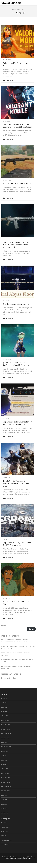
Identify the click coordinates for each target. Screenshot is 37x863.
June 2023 (4, 799)
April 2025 (4, 769)
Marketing (4, 831)
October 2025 (5, 742)
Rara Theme (12, 858)
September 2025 (6, 747)
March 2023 (5, 813)
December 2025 (6, 733)
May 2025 (4, 764)
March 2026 (5, 720)
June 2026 (4, 707)
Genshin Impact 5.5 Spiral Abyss (16, 304)
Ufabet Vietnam (11, 2)
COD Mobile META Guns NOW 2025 (17, 183)
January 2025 (5, 782)
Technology (5, 844)
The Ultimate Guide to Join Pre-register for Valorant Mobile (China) (17, 125)
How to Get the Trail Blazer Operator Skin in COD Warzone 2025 (16, 483)
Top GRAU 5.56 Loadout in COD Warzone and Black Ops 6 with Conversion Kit (16, 244)
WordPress (27, 858)
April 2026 (4, 716)
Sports (3, 836)
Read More (9, 80)
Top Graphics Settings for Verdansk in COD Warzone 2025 (17, 543)
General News (5, 827)
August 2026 (5, 698)
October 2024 (5, 795)
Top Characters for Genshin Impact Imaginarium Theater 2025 (17, 423)
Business (4, 822)
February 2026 (6, 724)
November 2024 (6, 791)
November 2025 (6, 738)
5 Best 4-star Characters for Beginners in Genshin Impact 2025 (17, 363)
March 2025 (5, 773)
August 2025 (5, 751)
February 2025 (6, 777)
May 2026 (4, 711)
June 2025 (4, 760)
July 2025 (4, 755)
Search (3, 625)
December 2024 (6, 786)
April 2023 (4, 808)
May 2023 (4, 804)
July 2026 (4, 702)
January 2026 (5, 729)
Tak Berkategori (6, 840)
